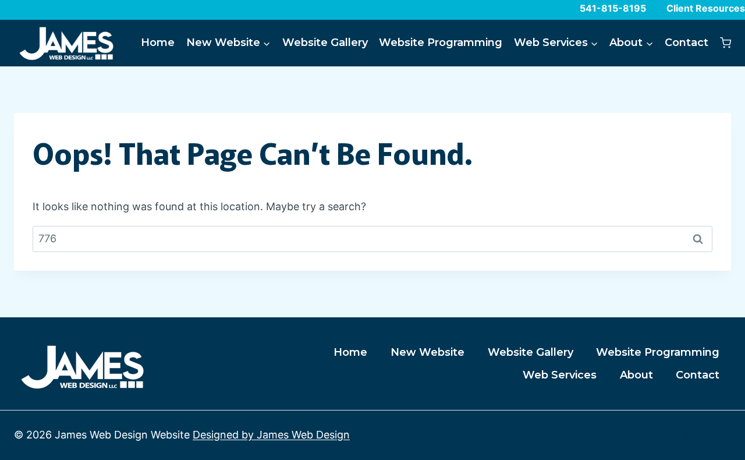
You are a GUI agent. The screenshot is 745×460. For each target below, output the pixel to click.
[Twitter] (689, 435)
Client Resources (705, 8)
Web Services (560, 375)
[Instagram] (719, 435)
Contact (686, 42)
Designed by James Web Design (271, 435)
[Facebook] (659, 435)
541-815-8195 (613, 8)
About (636, 375)
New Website (427, 352)
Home (158, 42)
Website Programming (440, 42)
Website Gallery (325, 42)
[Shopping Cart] (725, 42)
